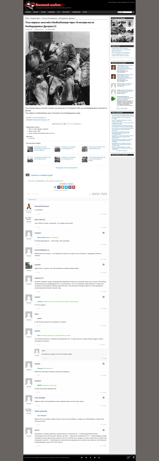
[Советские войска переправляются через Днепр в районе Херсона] (130, 42)
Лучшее (43, 12)
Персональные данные (54, 457)
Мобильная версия (64, 457)
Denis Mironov (40, 220)
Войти (109, 2)
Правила (114, 2)
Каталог (35, 12)
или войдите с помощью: (67, 184)
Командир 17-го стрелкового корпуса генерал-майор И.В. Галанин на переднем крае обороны (123, 136)
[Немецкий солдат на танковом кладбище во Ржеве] (130, 34)
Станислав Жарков (34, 457)
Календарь (51, 12)
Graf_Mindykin (40, 398)
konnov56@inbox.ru (42, 250)
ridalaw (41, 29)
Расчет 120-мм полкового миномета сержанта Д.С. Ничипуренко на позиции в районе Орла (123, 129)
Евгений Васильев (42, 206)
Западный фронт (35, 18)
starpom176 (39, 278)
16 (53, 133)
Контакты (132, 2)
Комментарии (76, 12)
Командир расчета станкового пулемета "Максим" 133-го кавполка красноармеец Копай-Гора (121, 144)
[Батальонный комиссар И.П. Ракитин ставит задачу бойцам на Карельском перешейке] (122, 42)
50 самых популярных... (122, 150)
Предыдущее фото (61, 167)
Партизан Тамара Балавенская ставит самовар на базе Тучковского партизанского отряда (122, 148)
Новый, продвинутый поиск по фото (120, 54)
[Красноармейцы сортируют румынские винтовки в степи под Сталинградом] (122, 26)
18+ (49, 120)
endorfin (38, 265)
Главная (28, 12)
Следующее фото (72, 167)
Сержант (38, 233)
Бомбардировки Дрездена (66, 18)
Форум (85, 12)
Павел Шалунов (41, 411)
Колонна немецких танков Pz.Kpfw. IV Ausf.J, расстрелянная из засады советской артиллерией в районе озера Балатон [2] (125, 77)
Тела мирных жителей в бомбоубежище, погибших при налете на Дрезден (42, 148)
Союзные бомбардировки (49, 18)
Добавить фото (126, 2)
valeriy (43, 350)
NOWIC (37, 297)
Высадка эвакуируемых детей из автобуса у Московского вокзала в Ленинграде (125, 91)
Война (27, 18)
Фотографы (66, 12)
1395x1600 (32, 138)
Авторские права (44, 457)
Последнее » (77, 124)
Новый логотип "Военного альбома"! (120, 55)
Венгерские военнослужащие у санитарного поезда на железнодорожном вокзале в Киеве (122, 140)
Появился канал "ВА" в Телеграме (120, 48)
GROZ (37, 430)
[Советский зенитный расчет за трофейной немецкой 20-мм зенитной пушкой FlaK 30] (114, 42)
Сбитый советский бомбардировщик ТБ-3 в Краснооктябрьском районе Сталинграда (122, 115)
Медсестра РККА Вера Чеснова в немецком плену (124, 84)
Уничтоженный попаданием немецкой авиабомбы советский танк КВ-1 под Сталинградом (121, 133)
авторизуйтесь (40, 181)
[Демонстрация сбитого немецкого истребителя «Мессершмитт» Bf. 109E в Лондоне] (122, 34)
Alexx (37, 314)
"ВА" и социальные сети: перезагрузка (121, 52)
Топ (59, 12)
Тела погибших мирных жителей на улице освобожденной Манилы (97, 159)
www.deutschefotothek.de (39, 117)
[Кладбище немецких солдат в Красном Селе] (114, 34)
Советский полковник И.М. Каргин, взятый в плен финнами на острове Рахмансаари (125, 98)
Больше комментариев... (122, 108)
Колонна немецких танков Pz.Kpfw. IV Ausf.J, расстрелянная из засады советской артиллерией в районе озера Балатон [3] (125, 67)
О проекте (119, 2)
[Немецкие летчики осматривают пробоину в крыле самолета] (114, 26)
